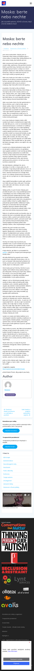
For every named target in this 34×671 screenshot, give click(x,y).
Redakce (6, 48)
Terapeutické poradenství (9, 618)
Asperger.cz (5, 635)
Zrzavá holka (5, 623)
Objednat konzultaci (11, 430)
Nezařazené (6, 467)
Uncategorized (7, 480)
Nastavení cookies (16, 659)
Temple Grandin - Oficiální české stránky (13, 627)
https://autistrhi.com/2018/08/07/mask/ (14, 369)
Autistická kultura (8, 461)
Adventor (4, 631)
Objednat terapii (10, 446)
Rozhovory (6, 474)
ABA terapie (6, 457)
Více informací (12, 651)
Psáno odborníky (8, 471)
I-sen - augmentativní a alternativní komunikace (15, 640)
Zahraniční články (8, 484)
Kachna (5, 252)
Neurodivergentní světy (9, 464)
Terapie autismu (7, 477)
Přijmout (16, 663)
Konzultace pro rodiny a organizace (12, 614)
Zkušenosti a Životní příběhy (18, 48)
